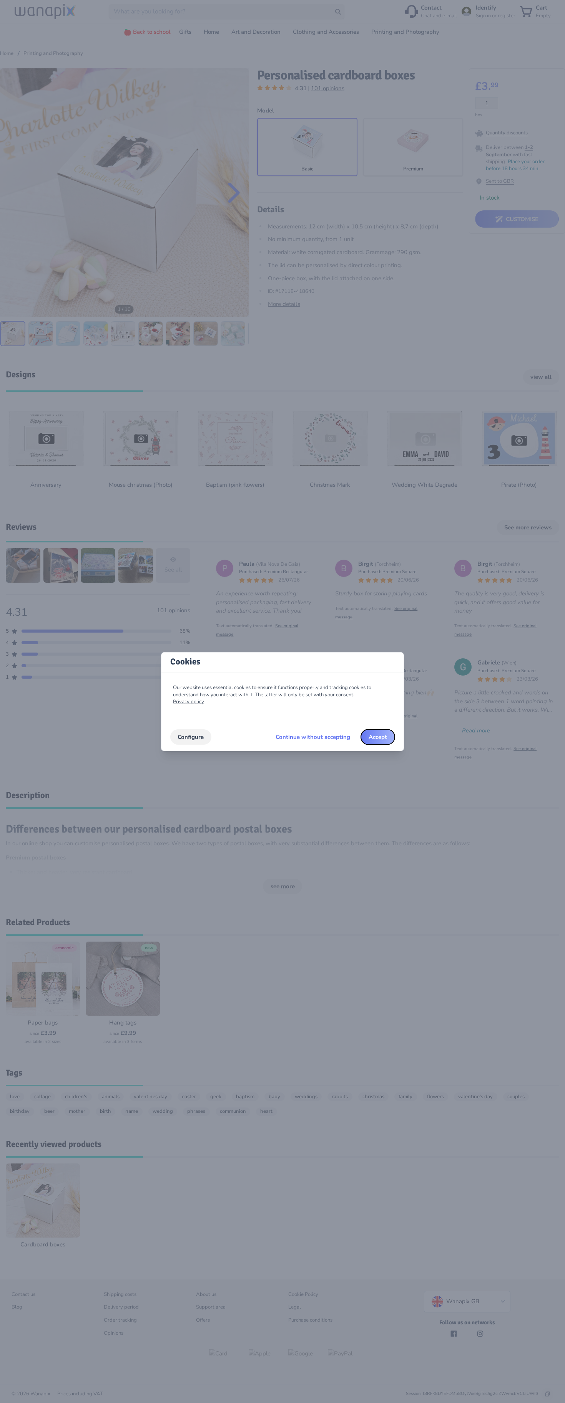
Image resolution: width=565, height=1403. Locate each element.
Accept (378, 737)
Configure (191, 737)
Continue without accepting (313, 737)
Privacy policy (188, 701)
